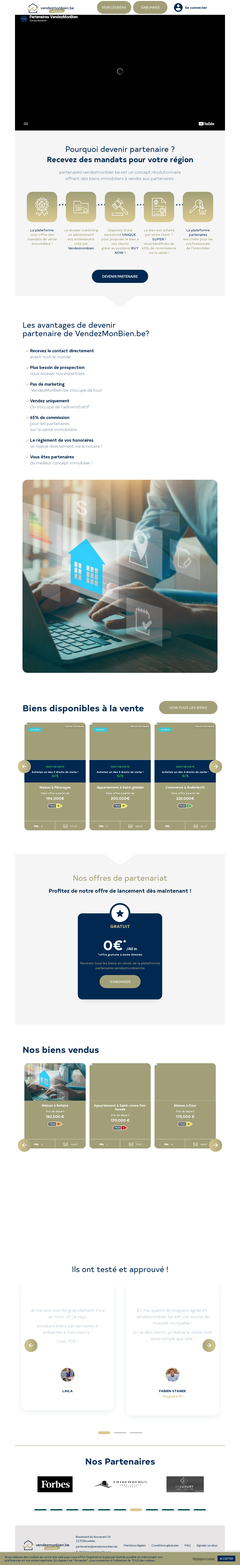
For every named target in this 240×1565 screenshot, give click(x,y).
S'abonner (150, 7)
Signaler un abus (207, 1545)
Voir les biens (114, 7)
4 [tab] (88, 1509)
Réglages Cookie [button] (204, 1558)
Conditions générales (165, 1545)
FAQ (188, 1545)
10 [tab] (184, 1509)
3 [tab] (136, 1432)
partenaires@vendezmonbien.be (96, 1546)
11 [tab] (200, 1509)
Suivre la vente (74, 806)
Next (215, 766)
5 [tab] (104, 1509)
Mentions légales (135, 1545)
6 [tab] (120, 1509)
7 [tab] (136, 1509)
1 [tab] (104, 1432)
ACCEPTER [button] (226, 1558)
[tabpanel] (67, 1347)
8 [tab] (152, 1509)
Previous (24, 766)
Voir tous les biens (188, 707)
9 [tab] (168, 1509)
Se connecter (196, 7)
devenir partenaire (120, 276)
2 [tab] (120, 1432)
